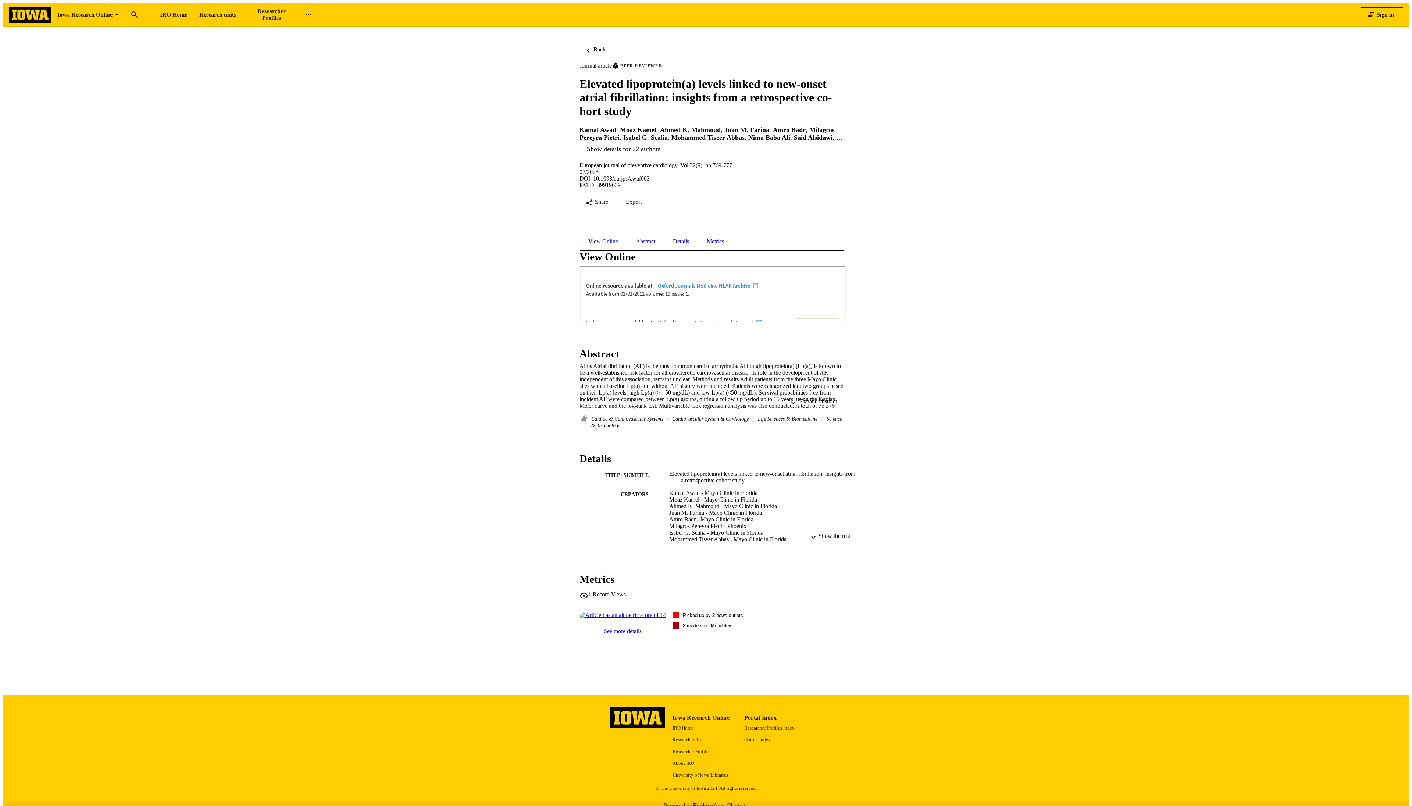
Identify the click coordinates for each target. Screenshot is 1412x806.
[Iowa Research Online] (30, 15)
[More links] (308, 14)
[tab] (603, 241)
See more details (623, 631)
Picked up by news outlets (713, 614)
